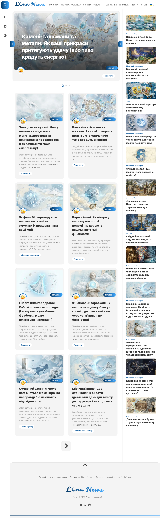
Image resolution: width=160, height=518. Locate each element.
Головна (53, 5)
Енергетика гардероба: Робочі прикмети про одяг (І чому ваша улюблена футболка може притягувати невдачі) (39, 311)
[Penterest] (5, 36)
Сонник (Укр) (26, 426)
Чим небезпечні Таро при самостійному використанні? (141, 107)
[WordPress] (5, 26)
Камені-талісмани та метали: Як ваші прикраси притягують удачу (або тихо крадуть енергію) (55, 14)
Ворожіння (111, 5)
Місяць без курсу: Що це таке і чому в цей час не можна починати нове (141, 139)
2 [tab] (66, 85)
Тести (135, 5)
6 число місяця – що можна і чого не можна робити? (140, 172)
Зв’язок (127, 477)
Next (120, 44)
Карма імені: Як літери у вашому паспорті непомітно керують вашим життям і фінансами (91, 225)
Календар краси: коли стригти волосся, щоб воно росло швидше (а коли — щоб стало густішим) (139, 387)
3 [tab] (69, 85)
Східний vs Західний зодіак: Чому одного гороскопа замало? (138, 239)
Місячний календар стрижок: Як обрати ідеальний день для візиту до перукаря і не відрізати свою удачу (92, 397)
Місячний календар (70, 5)
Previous (12, 44)
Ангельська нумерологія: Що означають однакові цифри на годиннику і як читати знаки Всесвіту (140, 348)
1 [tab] (63, 85)
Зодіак (97, 5)
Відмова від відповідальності (109, 477)
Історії (144, 5)
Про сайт (43, 477)
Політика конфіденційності (81, 477)
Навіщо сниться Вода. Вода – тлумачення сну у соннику (140, 40)
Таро (128, 101)
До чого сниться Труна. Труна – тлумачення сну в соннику (140, 422)
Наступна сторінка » (66, 446)
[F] (5, 17)
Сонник (87, 5)
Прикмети (124, 5)
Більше (111, 68)
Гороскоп (78, 345)
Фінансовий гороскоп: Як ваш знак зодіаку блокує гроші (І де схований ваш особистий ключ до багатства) (91, 311)
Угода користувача (58, 477)
